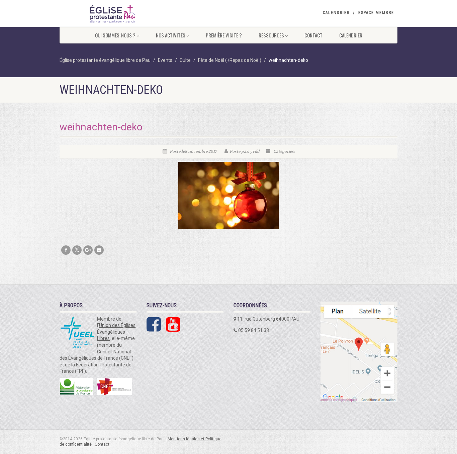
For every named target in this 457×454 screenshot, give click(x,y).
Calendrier (336, 12)
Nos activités (170, 35)
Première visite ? (224, 35)
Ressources (271, 35)
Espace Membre (376, 12)
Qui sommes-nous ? (115, 35)
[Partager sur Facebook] (66, 250)
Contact (313, 35)
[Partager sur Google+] (88, 250)
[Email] (99, 250)
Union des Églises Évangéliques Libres (116, 332)
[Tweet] (77, 250)
